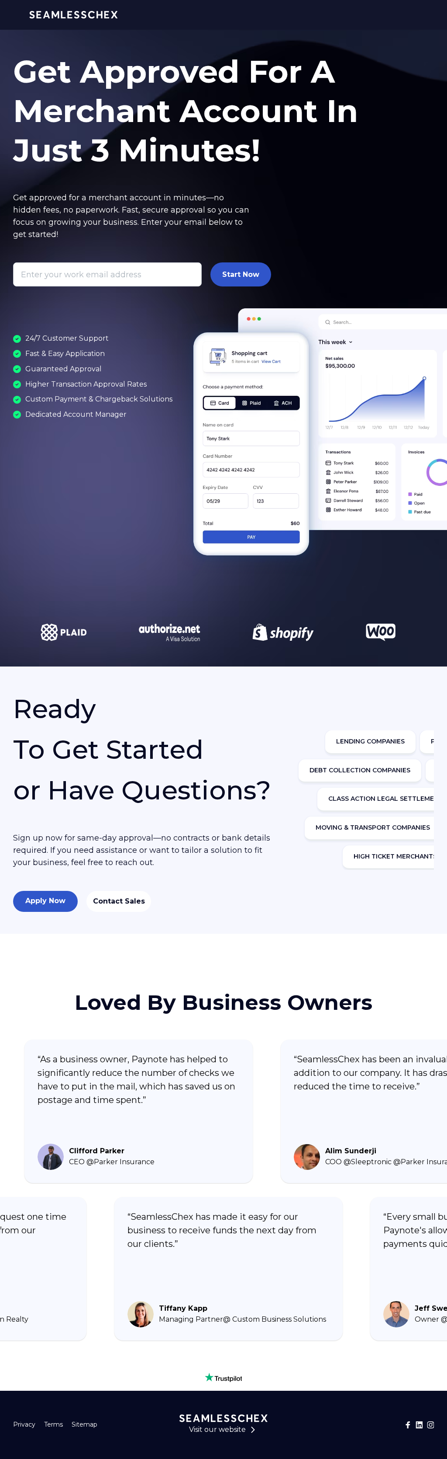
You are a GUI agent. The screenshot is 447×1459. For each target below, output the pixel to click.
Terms (53, 1424)
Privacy (24, 1424)
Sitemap (84, 1424)
